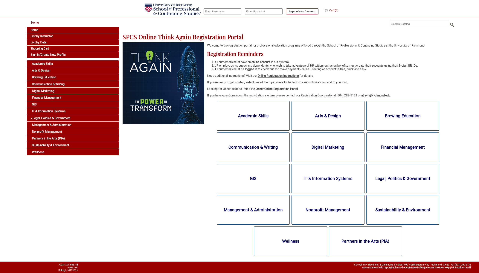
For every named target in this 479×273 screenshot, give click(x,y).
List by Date (38, 42)
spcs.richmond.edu (372, 267)
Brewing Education (43, 77)
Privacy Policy (416, 267)
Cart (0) (333, 10)
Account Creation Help (437, 267)
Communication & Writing (48, 84)
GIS (34, 104)
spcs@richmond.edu (396, 267)
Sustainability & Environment (50, 145)
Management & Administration (51, 125)
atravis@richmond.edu (375, 95)
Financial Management (46, 97)
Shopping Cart (39, 48)
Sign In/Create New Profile (48, 54)
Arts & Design (40, 70)
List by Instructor (41, 36)
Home (35, 22)
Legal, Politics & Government (51, 118)
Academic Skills (42, 63)
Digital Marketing (42, 91)
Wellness (37, 152)
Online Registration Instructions (278, 75)
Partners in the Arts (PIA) (48, 138)
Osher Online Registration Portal (277, 89)
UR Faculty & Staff (461, 267)
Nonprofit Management (46, 131)
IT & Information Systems (48, 111)
